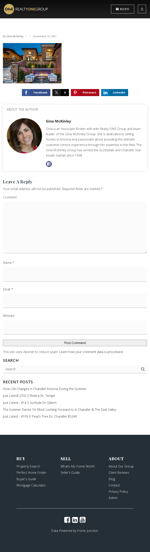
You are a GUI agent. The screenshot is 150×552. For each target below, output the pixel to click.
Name (8, 262)
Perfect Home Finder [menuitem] (31, 472)
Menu (124, 9)
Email (8, 289)
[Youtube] (83, 519)
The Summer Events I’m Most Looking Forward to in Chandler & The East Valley (59, 409)
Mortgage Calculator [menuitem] (31, 485)
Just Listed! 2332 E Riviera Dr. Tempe (29, 396)
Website (8, 315)
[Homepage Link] (26, 9)
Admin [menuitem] (113, 498)
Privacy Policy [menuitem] (118, 491)
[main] (75, 217)
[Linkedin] (75, 519)
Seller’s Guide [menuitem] (70, 472)
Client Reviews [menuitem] (119, 472)
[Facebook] (67, 519)
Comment (10, 197)
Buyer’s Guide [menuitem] (26, 479)
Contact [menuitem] (114, 485)
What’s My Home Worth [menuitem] (78, 466)
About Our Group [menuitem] (121, 466)
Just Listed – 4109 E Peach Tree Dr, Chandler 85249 (40, 416)
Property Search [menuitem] (28, 466)
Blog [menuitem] (112, 479)
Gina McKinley (14, 36)
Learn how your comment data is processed (91, 352)
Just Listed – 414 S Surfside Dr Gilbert (29, 403)
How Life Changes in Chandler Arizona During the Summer (45, 389)
